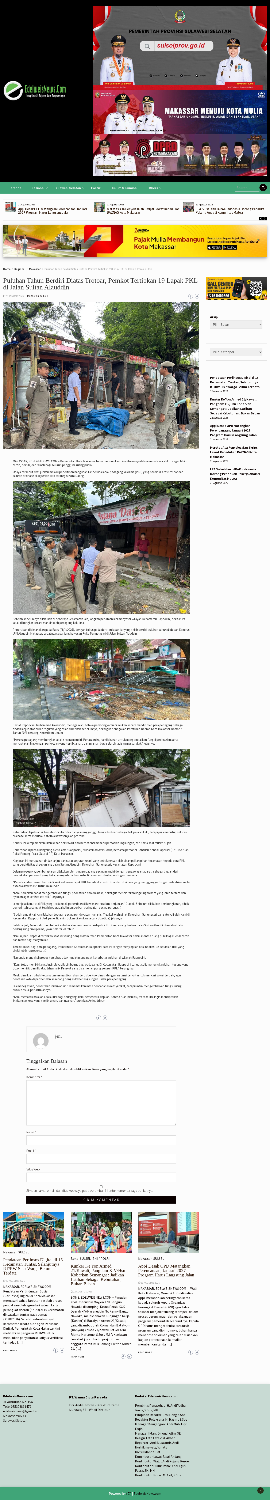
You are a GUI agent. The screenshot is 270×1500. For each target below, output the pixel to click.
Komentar (34, 1077)
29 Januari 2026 (15, 295)
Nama (31, 1132)
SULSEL (44, 295)
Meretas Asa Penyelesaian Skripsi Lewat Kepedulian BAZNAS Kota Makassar (143, 210)
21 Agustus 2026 (150, 1282)
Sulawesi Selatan (68, 188)
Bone (74, 1258)
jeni (58, 1036)
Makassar (33, 295)
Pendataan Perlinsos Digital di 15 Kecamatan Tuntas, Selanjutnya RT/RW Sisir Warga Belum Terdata (33, 1266)
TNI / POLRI (101, 1258)
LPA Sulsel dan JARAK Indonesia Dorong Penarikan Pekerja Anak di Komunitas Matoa (231, 210)
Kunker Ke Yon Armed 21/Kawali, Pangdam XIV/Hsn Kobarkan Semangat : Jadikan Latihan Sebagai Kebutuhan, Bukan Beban (98, 1275)
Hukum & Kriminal (124, 188)
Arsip (214, 317)
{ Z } (128, 1493)
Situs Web (33, 1169)
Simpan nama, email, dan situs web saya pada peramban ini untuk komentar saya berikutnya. (89, 1190)
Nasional (38, 188)
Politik (96, 188)
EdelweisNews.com (147, 1493)
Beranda (14, 188)
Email (31, 1150)
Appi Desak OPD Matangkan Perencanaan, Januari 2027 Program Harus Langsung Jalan (52, 210)
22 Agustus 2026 (15, 1280)
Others (153, 188)
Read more (10, 1350)
